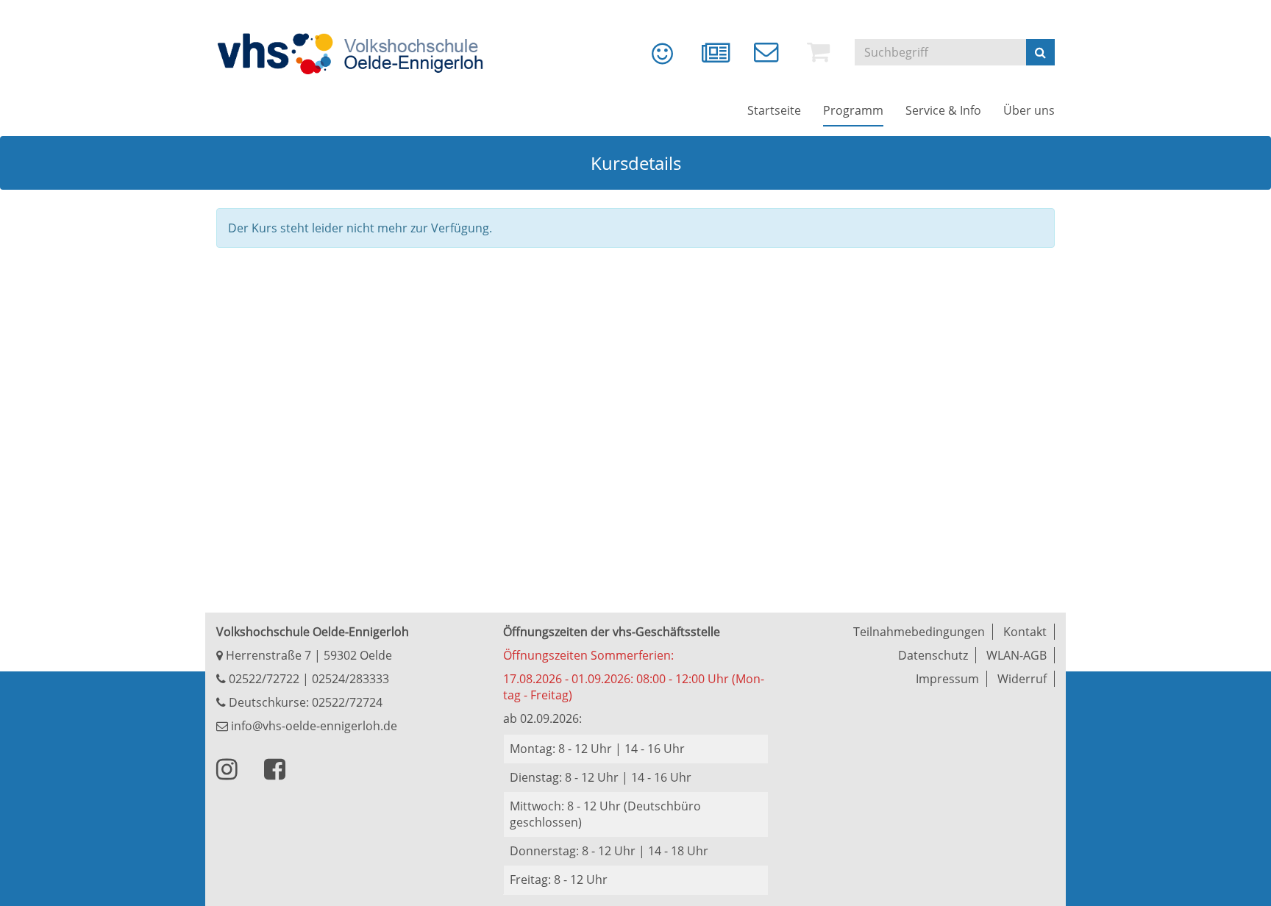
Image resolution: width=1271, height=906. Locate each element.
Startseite (774, 110)
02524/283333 (350, 679)
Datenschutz (933, 655)
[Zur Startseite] (359, 53)
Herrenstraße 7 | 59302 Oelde (307, 655)
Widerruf (1022, 679)
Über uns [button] (1029, 110)
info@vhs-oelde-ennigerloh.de (312, 726)
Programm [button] (853, 110)
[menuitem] (652, 59)
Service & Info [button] (943, 110)
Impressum (947, 679)
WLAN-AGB (1016, 655)
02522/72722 (262, 679)
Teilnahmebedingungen (919, 632)
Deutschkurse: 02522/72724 (304, 702)
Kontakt (1025, 632)
